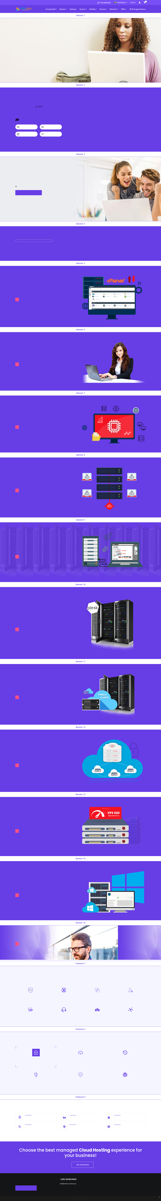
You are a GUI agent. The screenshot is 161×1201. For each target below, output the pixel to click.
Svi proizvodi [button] (50, 9)
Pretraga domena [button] (138, 9)
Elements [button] (113, 9)
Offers (123, 9)
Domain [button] (62, 9)
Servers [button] (82, 9)
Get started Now (82, 1165)
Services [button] (102, 9)
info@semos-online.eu (68, 1184)
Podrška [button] (92, 9)
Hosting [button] (73, 9)
